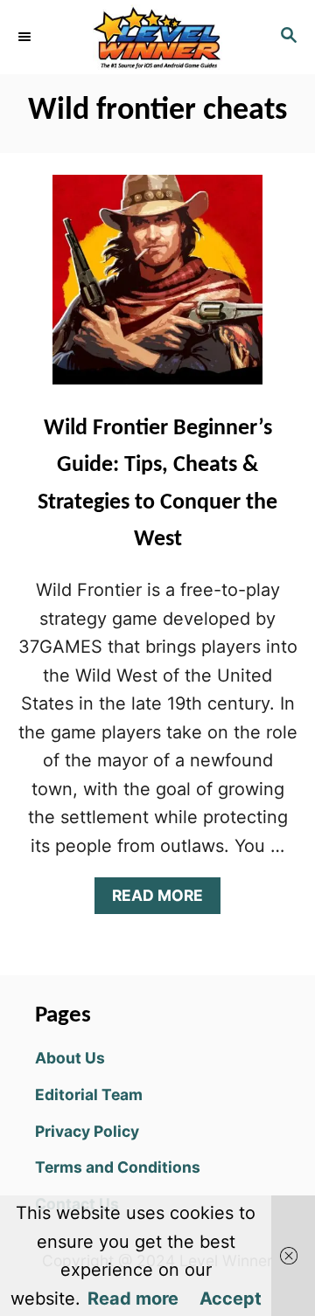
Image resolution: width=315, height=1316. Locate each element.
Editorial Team (89, 1094)
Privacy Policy (87, 1131)
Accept (231, 1298)
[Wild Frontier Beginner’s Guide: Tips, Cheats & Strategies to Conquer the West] (157, 288)
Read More (165, 899)
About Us (70, 1058)
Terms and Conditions (117, 1167)
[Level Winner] (157, 37)
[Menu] (26, 37)
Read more (133, 1298)
